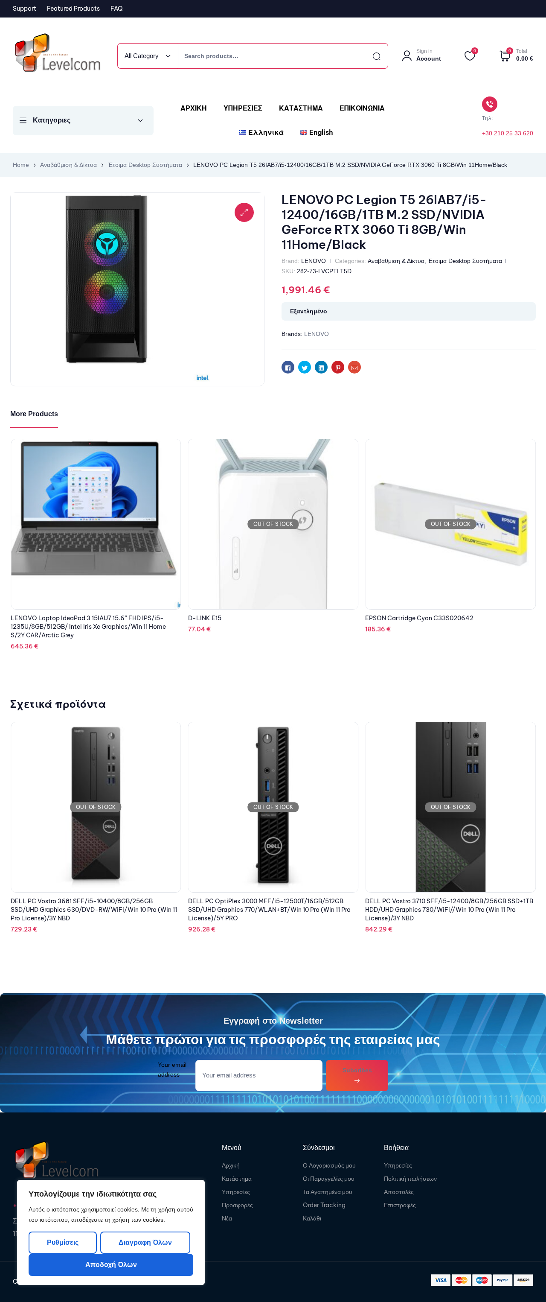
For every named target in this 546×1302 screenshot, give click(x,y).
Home (21, 164)
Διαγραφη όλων (144, 1242)
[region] (111, 1232)
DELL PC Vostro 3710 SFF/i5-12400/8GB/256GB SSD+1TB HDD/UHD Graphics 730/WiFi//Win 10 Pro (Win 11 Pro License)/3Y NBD (272, 909)
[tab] (34, 414)
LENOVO (313, 260)
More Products (34, 413)
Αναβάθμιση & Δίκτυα (68, 164)
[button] (244, 212)
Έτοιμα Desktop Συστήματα (145, 164)
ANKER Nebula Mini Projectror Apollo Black (427, 618)
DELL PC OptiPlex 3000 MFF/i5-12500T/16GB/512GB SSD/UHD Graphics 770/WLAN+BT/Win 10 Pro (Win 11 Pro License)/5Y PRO (92, 909)
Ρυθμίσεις (62, 1242)
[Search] (369, 56)
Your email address (172, 1069)
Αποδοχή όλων (111, 1264)
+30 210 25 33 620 (507, 133)
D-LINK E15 (27, 618)
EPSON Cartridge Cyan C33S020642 (242, 618)
